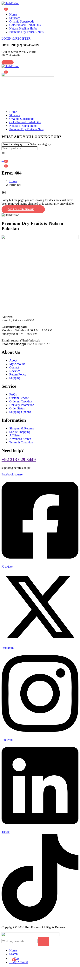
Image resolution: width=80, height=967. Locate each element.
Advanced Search (20, 438)
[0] (3, 164)
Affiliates (15, 435)
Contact (14, 367)
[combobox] (40, 144)
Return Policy (17, 374)
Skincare (14, 18)
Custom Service (19, 398)
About (13, 360)
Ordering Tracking (20, 401)
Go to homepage (21, 209)
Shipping (14, 378)
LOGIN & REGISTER (16, 38)
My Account (17, 364)
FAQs (13, 394)
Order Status (17, 408)
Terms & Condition (21, 442)
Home (13, 14)
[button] (3, 70)
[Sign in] (3, 155)
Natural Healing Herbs (23, 28)
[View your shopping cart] (3, 7)
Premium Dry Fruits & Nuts (26, 32)
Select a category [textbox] (40, 144)
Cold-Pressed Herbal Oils (25, 25)
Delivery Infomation (21, 405)
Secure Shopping (19, 432)
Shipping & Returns (21, 428)
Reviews (14, 371)
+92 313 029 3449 (19, 459)
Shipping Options (20, 412)
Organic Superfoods (21, 21)
